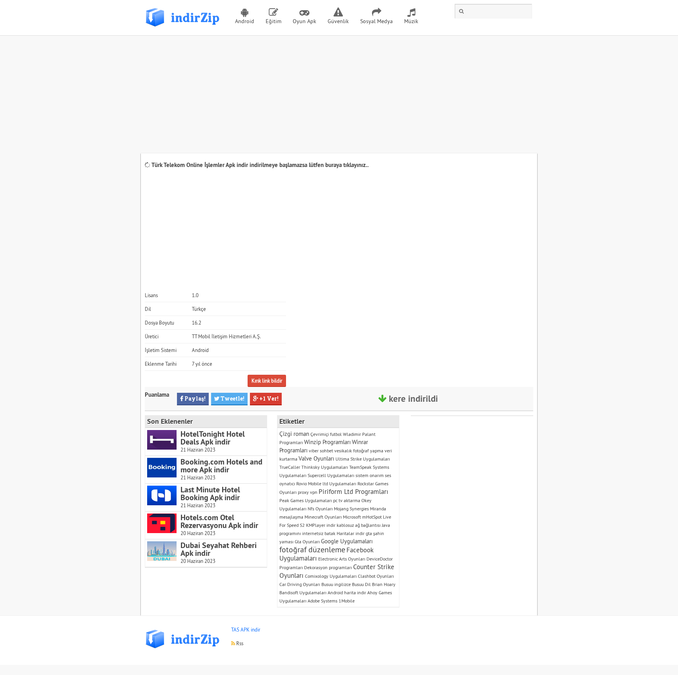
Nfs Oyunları (320, 509)
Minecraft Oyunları (323, 517)
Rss (239, 643)
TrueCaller (289, 467)
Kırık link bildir (267, 380)
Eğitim (273, 21)
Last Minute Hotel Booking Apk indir (210, 493)
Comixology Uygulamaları (331, 576)
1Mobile (347, 601)
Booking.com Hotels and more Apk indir (221, 466)
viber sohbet (321, 451)
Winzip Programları (327, 442)
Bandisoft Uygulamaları (302, 592)
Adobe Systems (322, 601)
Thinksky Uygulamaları (324, 467)
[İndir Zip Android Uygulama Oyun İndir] (184, 29)
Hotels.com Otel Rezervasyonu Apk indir (219, 521)
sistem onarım (369, 475)
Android (244, 21)
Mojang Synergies (351, 509)
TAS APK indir (245, 629)
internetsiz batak (318, 533)
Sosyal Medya (376, 21)
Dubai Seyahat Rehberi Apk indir (218, 549)
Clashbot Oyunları (376, 576)
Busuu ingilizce (336, 584)
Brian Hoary (384, 584)
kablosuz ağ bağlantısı (359, 525)
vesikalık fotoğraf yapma (358, 451)
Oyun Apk (304, 21)
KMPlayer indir (320, 525)
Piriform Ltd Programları (353, 491)
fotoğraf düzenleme (312, 549)
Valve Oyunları (316, 458)
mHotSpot (372, 517)
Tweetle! (231, 398)
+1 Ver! (268, 398)
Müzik (411, 21)
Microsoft (352, 517)
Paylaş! (194, 398)
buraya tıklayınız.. (347, 165)
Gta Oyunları (307, 541)
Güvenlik (338, 21)
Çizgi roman (294, 433)
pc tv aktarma (346, 500)
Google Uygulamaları (347, 541)
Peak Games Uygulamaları (305, 500)
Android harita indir (347, 592)
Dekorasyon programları (328, 567)
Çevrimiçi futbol (326, 434)
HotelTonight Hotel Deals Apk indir (212, 438)
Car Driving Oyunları (299, 584)
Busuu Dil (361, 584)
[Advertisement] (339, 94)
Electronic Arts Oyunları (341, 559)
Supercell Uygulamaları (331, 475)
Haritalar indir (351, 533)
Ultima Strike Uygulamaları (362, 459)
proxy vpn (307, 492)
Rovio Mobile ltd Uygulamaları (326, 483)
